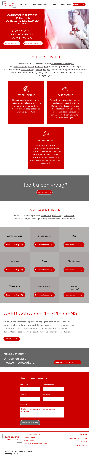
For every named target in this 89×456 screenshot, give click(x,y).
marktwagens (41, 67)
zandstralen (69, 216)
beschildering (65, 72)
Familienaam (48, 385)
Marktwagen (74, 261)
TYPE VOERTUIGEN (44, 210)
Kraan (44, 261)
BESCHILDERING (22, 34)
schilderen (46, 216)
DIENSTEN (82, 435)
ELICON (16, 454)
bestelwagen (27, 70)
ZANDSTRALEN (22, 38)
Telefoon (46, 395)
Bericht (23, 405)
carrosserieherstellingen (62, 64)
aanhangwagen (43, 70)
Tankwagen (14, 286)
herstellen (56, 216)
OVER (84, 442)
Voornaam (24, 385)
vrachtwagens (20, 67)
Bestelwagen (44, 235)
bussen (31, 67)
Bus (74, 235)
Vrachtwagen (44, 286)
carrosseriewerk (58, 115)
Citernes (15, 261)
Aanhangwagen (14, 235)
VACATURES (81, 445)
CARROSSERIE (21, 31)
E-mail (23, 395)
